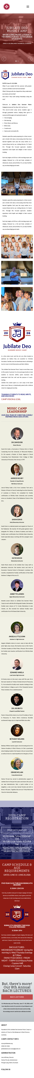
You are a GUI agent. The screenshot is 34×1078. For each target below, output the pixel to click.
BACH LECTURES (17, 997)
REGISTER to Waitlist (17, 830)
